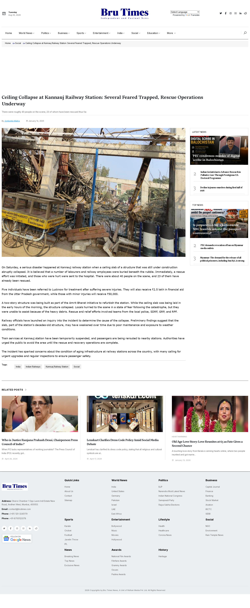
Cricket (68, 530)
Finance (209, 491)
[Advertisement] (125, 68)
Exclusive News (72, 565)
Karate (68, 526)
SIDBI (208, 513)
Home (8, 33)
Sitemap (68, 500)
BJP (160, 487)
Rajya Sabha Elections (169, 505)
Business (63, 33)
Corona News (165, 535)
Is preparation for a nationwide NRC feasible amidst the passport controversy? (217, 229)
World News (25, 33)
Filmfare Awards (119, 561)
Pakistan (116, 500)
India (119, 33)
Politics (45, 33)
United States (118, 491)
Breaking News (72, 556)
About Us (69, 491)
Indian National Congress (170, 496)
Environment (211, 530)
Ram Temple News (214, 535)
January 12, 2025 (36, 121)
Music (114, 530)
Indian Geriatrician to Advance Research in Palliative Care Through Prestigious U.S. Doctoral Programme (221, 175)
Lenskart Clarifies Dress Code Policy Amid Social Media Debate (123, 442)
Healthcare (164, 530)
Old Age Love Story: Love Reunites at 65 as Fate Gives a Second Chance (207, 444)
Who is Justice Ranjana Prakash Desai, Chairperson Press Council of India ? (40, 442)
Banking (209, 496)
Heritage (163, 556)
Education (152, 33)
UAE (113, 509)
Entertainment (100, 33)
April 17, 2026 (96, 459)
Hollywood (117, 539)
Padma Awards (119, 574)
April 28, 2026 (11, 459)
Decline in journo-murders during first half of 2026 (221, 189)
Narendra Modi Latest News (172, 491)
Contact (68, 496)
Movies (115, 535)
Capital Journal (213, 487)
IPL (66, 544)
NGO (208, 526)
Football (68, 535)
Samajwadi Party (166, 500)
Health (162, 526)
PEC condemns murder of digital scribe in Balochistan (216, 158)
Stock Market (212, 500)
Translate (195, 15)
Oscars (115, 570)
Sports (80, 33)
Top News (197, 205)
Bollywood (117, 526)
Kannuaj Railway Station (57, 366)
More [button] (170, 33)
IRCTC (209, 509)
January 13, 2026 (183, 460)
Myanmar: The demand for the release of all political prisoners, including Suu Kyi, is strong (222, 259)
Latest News (199, 132)
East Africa (117, 513)
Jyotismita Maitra (12, 121)
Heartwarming (179, 436)
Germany (116, 496)
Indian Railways (33, 366)
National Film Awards (121, 556)
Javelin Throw (71, 539)
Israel (114, 505)
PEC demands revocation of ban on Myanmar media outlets (222, 247)
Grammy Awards (119, 565)
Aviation (209, 505)
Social (134, 33)
